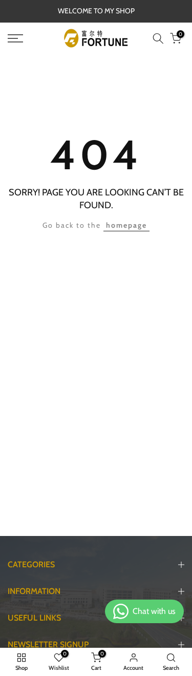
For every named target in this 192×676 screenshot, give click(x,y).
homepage (126, 225)
